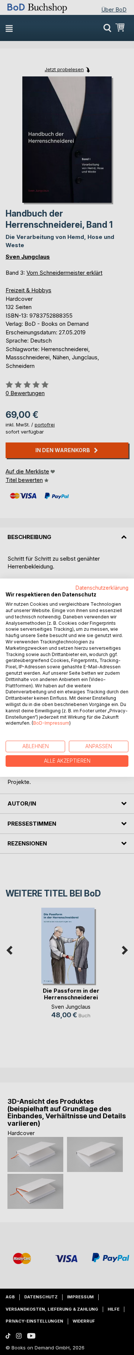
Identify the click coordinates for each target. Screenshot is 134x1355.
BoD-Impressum (51, 723)
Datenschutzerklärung (102, 587)
